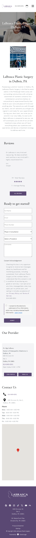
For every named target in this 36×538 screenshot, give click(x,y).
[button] (18, 450)
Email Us (25, 374)
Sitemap (18, 528)
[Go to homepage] (6, 6)
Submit (12, 320)
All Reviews (18, 193)
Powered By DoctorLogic (18, 534)
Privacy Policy (14, 293)
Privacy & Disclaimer (18, 526)
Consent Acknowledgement (13, 261)
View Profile (11, 374)
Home (5, 30)
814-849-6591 (19, 6)
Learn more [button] (18, 312)
